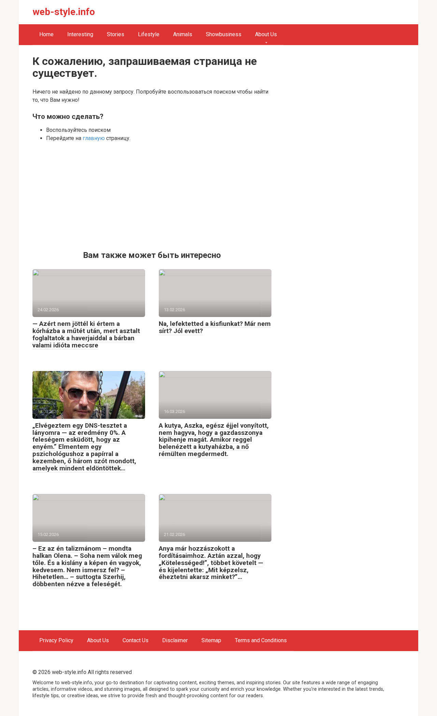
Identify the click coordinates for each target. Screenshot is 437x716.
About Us (266, 34)
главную (94, 138)
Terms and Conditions (261, 640)
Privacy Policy (56, 640)
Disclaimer (175, 640)
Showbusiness (223, 34)
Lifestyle (148, 34)
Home (46, 34)
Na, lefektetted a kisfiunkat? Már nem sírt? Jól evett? (215, 327)
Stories (115, 34)
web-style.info (64, 11)
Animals (182, 34)
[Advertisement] (151, 196)
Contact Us (136, 640)
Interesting (80, 34)
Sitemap (211, 640)
